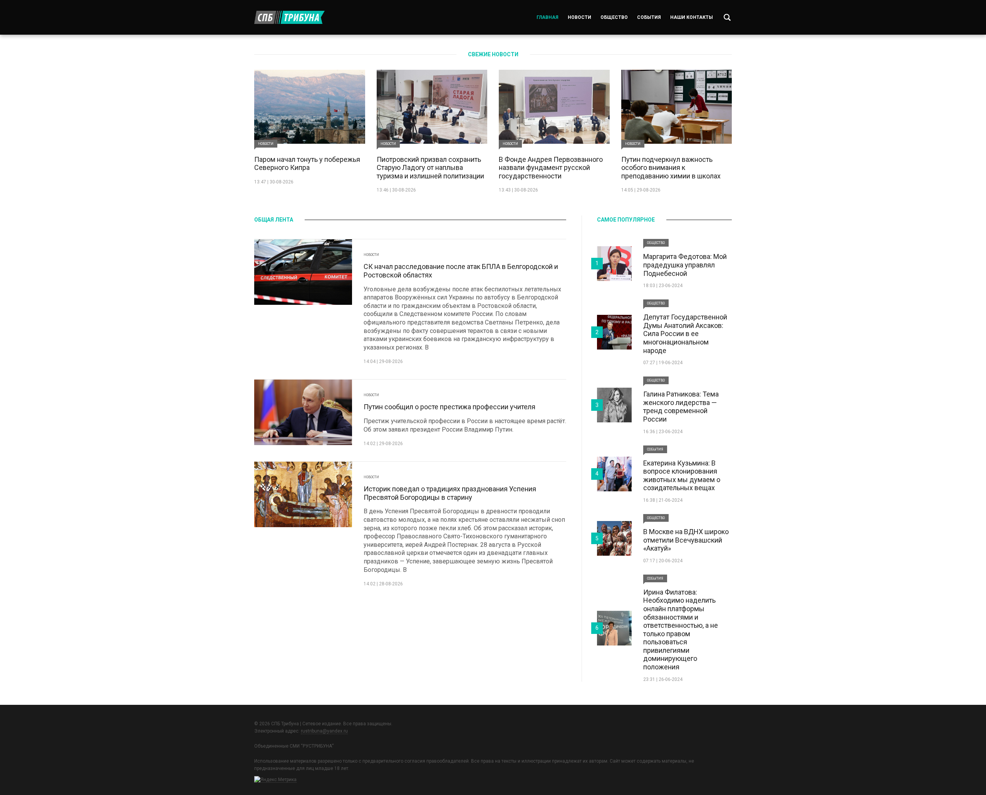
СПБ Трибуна (289, 17)
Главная (547, 17)
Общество (614, 17)
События (649, 17)
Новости (579, 17)
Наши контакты (691, 17)
